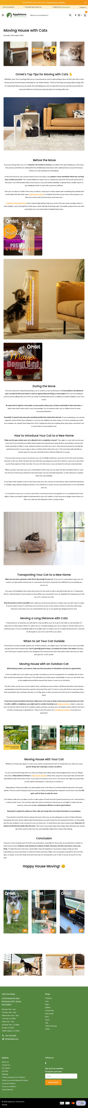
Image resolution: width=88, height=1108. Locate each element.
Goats (47, 1020)
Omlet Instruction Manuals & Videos (15, 1080)
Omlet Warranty (7, 1089)
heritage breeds (65, 7)
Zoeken (70, 15)
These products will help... (56, 2)
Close (85, 2)
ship (7, 7)
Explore (5, 1057)
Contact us (83, 7)
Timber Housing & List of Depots (13, 1077)
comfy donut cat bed (36, 194)
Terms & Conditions (9, 1086)
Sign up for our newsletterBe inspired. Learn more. (54, 1069)
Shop (47, 994)
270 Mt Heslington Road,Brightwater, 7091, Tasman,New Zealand (11, 1001)
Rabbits (48, 1007)
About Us (5, 1062)
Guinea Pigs (49, 1010)
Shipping (5, 1074)
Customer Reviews (8, 1083)
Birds (47, 1017)
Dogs (47, 1004)
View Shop (3, 15)
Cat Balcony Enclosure (62, 710)
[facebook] (45, 1063)
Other (47, 1029)
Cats (47, 1001)
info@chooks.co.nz (11, 1039)
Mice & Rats (49, 1014)
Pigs (46, 1023)
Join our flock (53, 1082)
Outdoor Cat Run (63, 704)
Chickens (48, 998)
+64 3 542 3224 (10, 1036)
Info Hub (5, 1071)
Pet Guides (6, 1068)
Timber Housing (51, 1026)
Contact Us (6, 1065)
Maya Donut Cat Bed (39, 776)
